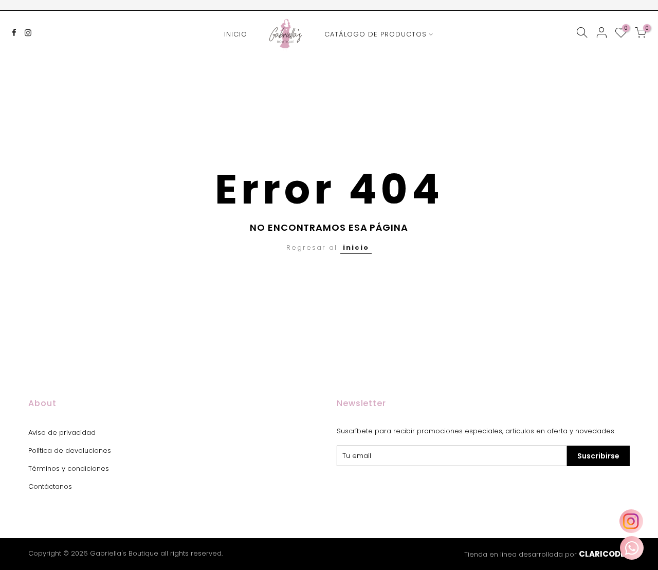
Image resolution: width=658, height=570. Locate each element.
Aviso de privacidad (62, 432)
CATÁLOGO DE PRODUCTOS (375, 34)
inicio (356, 247)
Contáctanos (50, 486)
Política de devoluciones (69, 450)
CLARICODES (604, 553)
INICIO (235, 34)
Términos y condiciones (68, 468)
